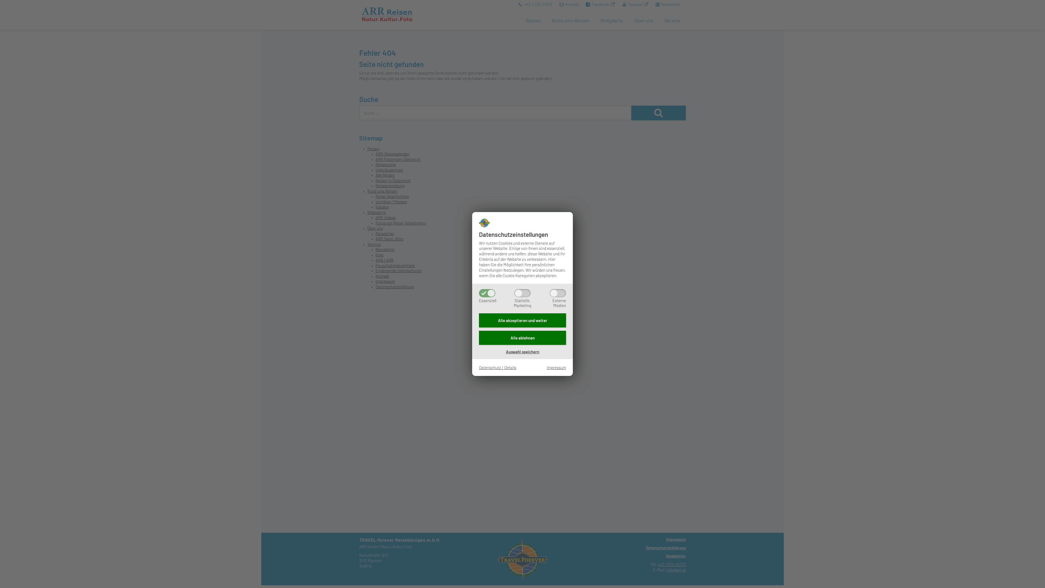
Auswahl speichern (522, 351)
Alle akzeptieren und (522, 320)
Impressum (556, 367)
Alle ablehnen (523, 337)
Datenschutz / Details (497, 367)
